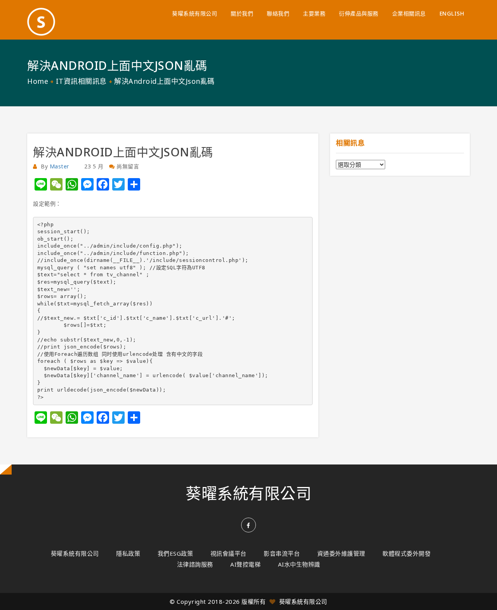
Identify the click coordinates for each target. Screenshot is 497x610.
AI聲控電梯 (245, 564)
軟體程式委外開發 (406, 553)
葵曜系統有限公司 (194, 13)
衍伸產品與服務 (359, 13)
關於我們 (242, 13)
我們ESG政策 (175, 553)
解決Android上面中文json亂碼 (123, 152)
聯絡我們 (278, 13)
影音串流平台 (282, 553)
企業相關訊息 (409, 13)
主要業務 (314, 13)
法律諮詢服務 (195, 564)
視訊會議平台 (228, 553)
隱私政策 (128, 553)
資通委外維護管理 (341, 553)
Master (59, 166)
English (452, 13)
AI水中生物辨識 (299, 564)
